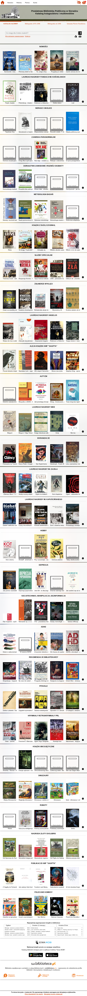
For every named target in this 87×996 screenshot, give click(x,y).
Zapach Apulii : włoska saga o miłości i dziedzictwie (69, 935)
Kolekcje (27, 36)
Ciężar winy (60, 928)
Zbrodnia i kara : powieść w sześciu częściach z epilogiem (19, 935)
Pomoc (27, 2)
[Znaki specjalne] (80, 36)
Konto (35, 2)
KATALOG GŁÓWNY (11, 24)
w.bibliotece (50, 968)
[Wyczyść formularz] (75, 36)
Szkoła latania (34, 928)
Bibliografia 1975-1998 (32, 24)
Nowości (10, 2)
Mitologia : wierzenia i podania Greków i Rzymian (17, 928)
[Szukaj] (80, 33)
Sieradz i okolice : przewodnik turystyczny (15, 929)
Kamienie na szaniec (10, 931)
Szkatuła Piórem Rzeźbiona (76, 24)
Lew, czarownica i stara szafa (38, 929)
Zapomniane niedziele (36, 933)
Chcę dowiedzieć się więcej (34, 994)
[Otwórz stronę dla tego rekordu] (10, 61)
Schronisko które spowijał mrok (38, 935)
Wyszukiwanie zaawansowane (14, 36)
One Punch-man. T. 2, (62, 931)
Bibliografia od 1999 (54, 24)
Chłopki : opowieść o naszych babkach (40, 931)
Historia (19, 2)
